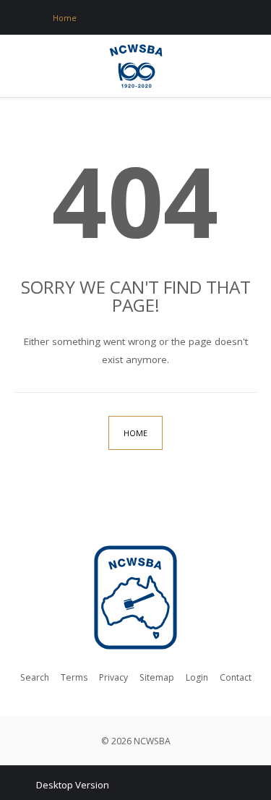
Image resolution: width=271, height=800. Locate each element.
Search (34, 677)
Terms (74, 677)
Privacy (113, 677)
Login (197, 677)
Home (135, 432)
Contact (235, 677)
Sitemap (156, 677)
